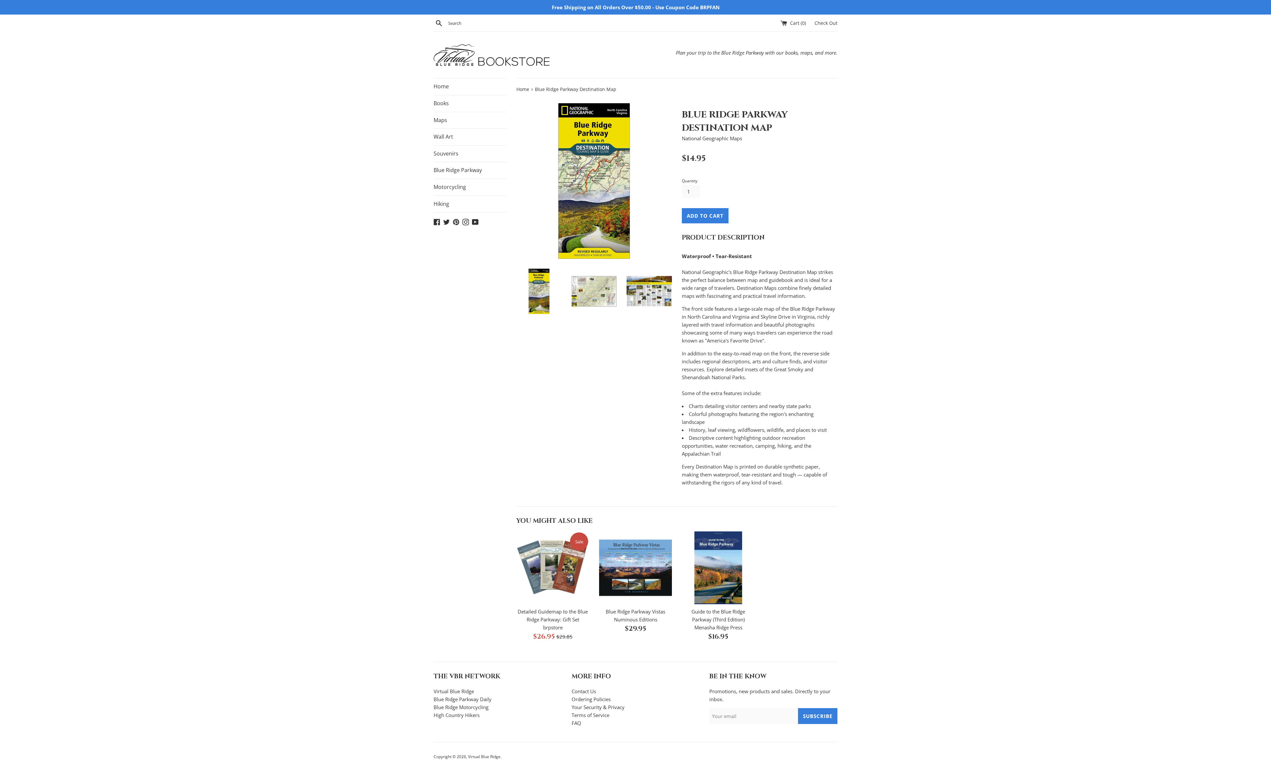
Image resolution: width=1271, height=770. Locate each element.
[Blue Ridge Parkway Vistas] (635, 567)
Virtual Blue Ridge (454, 691)
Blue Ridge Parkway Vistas (635, 611)
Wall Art (443, 136)
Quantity (689, 181)
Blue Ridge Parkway (458, 170)
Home (441, 86)
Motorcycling (450, 187)
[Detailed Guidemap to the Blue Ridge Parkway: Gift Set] (552, 567)
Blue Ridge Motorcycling (461, 707)
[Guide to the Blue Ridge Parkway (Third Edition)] (718, 567)
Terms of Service (590, 715)
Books (441, 103)
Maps (440, 120)
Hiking (441, 203)
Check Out (826, 23)
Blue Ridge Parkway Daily (463, 699)
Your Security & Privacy (598, 707)
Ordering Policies (591, 699)
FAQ (576, 723)
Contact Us (584, 691)
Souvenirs (446, 153)
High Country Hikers (457, 715)
